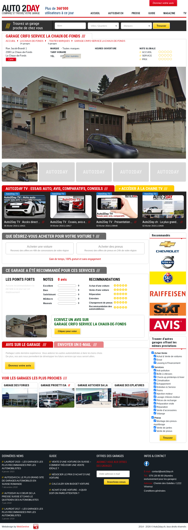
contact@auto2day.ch (162, 471)
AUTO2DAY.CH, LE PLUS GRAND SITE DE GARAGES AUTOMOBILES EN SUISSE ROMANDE (23, 480)
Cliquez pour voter (67, 331)
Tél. (52, 56)
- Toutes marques (59, 42)
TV (184, 13)
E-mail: (147, 471)
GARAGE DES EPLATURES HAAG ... (128, 386)
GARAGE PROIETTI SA (53, 385)
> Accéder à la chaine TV (140, 188)
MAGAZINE (169, 13)
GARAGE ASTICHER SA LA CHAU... (92, 386)
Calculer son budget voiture (70, 484)
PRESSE (136, 13)
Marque (54, 48)
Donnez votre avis (19, 365)
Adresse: (148, 483)
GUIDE (151, 13)
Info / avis (26, 330)
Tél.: (146, 475)
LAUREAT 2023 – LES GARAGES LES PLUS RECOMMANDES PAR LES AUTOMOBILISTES (22, 465)
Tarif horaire (58, 52)
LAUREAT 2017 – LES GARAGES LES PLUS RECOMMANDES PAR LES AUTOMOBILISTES (22, 512)
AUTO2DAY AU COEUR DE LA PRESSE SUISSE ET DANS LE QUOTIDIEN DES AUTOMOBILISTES (20, 496)
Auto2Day (21, 10)
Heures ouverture (105, 48)
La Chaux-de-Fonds (31, 42)
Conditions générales (154, 491)
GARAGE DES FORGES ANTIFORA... (15, 386)
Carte (10, 59)
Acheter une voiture (39, 248)
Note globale (148, 48)
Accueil (95, 13)
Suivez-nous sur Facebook (146, 463)
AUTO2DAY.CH (115, 13)
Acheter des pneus (110, 248)
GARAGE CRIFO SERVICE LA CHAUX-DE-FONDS (99, 41)
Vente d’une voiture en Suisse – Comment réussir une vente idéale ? (70, 465)
